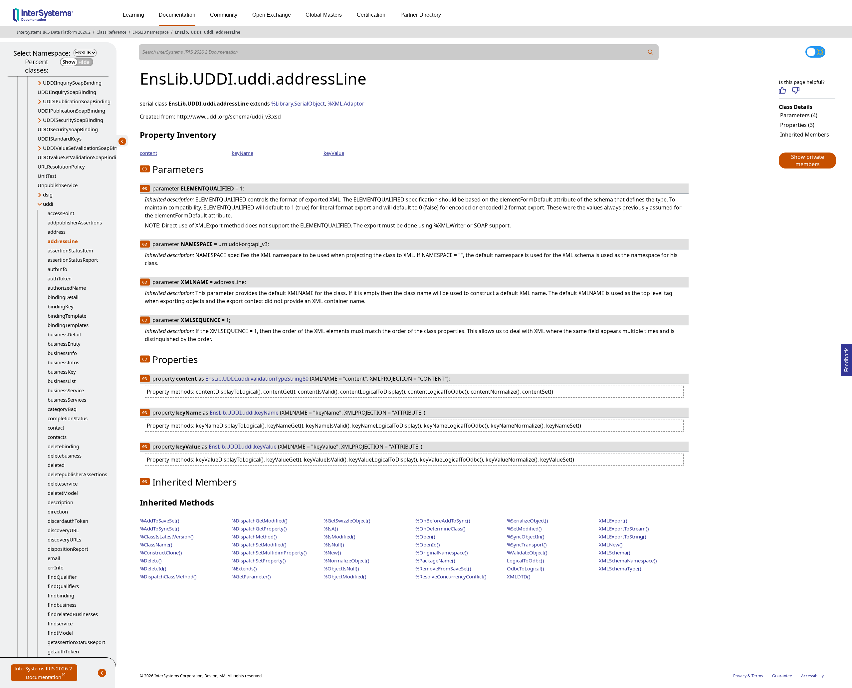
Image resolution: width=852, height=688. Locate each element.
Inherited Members (804, 134)
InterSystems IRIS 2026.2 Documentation (45, 673)
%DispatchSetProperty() (259, 560)
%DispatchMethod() (254, 536)
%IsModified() (339, 536)
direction (58, 511)
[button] (807, 161)
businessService (66, 390)
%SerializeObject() (527, 520)
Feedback (846, 358)
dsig (48, 194)
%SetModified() (524, 528)
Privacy (739, 676)
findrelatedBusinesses (73, 614)
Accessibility (812, 676)
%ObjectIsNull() (341, 568)
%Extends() (244, 568)
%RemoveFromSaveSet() (443, 568)
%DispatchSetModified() (259, 544)
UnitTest (47, 175)
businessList (62, 381)
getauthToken (63, 651)
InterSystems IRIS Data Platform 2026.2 (54, 32)
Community (223, 15)
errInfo (56, 567)
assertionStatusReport (73, 259)
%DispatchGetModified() (260, 520)
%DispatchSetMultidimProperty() (269, 552)
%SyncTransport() (527, 544)
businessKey (62, 371)
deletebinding (63, 446)
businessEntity (64, 343)
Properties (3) (797, 125)
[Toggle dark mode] (815, 52)
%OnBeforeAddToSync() (442, 520)
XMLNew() (611, 544)
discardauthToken (68, 520)
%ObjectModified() (344, 576)
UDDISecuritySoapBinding (73, 120)
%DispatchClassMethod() (168, 576)
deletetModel (63, 493)
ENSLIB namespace (150, 32)
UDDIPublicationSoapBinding (76, 101)
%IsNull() (333, 544)
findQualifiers (63, 586)
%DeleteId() (153, 568)
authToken (60, 278)
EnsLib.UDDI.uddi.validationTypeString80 (257, 378)
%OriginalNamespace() (441, 552)
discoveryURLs (64, 539)
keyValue (333, 153)
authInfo (57, 269)
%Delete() (151, 560)
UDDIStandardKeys (60, 138)
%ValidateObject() (527, 552)
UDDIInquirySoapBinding (72, 82)
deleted (56, 465)
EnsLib (181, 32)
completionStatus (68, 418)
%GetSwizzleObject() (346, 520)
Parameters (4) (798, 115)
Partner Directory (420, 15)
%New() (332, 552)
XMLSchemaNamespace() (628, 560)
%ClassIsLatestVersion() (167, 536)
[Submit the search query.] (651, 52)
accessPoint (61, 213)
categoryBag (62, 409)
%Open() (425, 536)
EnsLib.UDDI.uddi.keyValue (243, 446)
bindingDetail (63, 297)
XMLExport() (613, 520)
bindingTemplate (67, 315)
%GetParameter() (251, 576)
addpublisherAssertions (75, 222)
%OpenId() (427, 544)
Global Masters (324, 15)
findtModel (60, 632)
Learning (133, 15)
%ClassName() (156, 544)
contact (56, 427)
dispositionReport (68, 548)
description (60, 502)
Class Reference (111, 32)
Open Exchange (271, 15)
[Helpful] (782, 90)
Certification (371, 15)
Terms (757, 676)
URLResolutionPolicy (61, 166)
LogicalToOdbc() (525, 560)
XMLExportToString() (622, 536)
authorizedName (67, 287)
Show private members (807, 160)
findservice (60, 623)
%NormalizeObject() (346, 560)
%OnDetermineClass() (440, 528)
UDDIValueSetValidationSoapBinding (85, 148)
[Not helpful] (795, 90)
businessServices (67, 399)
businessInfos (63, 362)
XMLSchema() (614, 552)
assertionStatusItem (70, 250)
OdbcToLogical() (525, 568)
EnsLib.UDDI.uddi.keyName (244, 412)
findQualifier (62, 576)
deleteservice (63, 483)
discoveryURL (63, 530)
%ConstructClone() (161, 552)
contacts (57, 437)
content (148, 153)
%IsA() (330, 528)
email (54, 558)
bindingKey (61, 306)
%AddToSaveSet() (159, 520)
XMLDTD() (519, 576)
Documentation (177, 15)
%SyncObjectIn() (525, 536)
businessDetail (64, 334)
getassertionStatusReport (76, 642)
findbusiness (62, 604)
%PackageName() (435, 560)
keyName (242, 153)
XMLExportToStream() (624, 528)
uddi (208, 32)
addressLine (228, 32)
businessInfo (62, 353)
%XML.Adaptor (345, 103)
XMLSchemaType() (620, 568)
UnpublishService (58, 185)
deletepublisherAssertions (77, 474)
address (57, 231)
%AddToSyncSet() (159, 528)
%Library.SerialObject (298, 103)
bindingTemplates (68, 325)
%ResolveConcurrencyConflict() (451, 576)
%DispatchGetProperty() (259, 528)
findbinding (61, 595)
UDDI (196, 32)
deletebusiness (65, 455)
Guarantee (782, 676)
